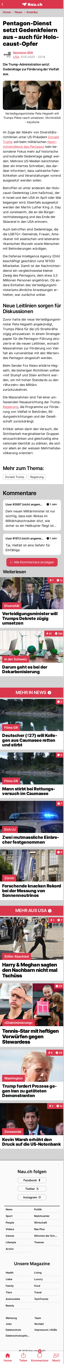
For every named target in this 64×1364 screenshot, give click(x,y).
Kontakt (39, 1323)
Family (10, 1285)
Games (10, 1235)
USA (16, 57)
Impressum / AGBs (45, 1329)
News (18, 12)
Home (7, 12)
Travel (38, 1292)
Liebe (9, 1279)
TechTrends (41, 1298)
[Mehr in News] (32, 693)
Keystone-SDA (23, 52)
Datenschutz (13, 1329)
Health (10, 1272)
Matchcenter (42, 1215)
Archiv (10, 1248)
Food (37, 1285)
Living (38, 1272)
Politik (38, 1209)
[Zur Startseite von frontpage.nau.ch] (32, 4)
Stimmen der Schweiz (47, 1235)
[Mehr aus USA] (32, 911)
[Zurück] (2, 4)
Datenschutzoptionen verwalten (18, 1335)
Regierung (10, 407)
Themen (39, 1242)
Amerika (32, 12)
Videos (10, 1229)
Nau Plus (39, 1229)
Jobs (9, 1323)
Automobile (13, 1298)
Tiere (9, 1292)
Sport (9, 1215)
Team (37, 1317)
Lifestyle (11, 1242)
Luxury (38, 1279)
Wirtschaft (40, 1222)
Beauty (10, 1305)
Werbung (11, 1317)
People (10, 1222)
